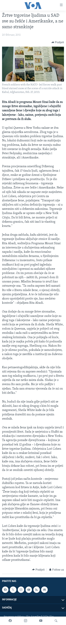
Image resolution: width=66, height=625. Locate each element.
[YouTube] (41, 621)
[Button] (57, 42)
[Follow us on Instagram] (21, 589)
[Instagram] (25, 621)
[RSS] (36, 589)
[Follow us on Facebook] (5, 589)
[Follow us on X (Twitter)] (13, 589)
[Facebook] (10, 621)
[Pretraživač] (56, 621)
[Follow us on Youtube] (29, 589)
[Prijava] (44, 589)
